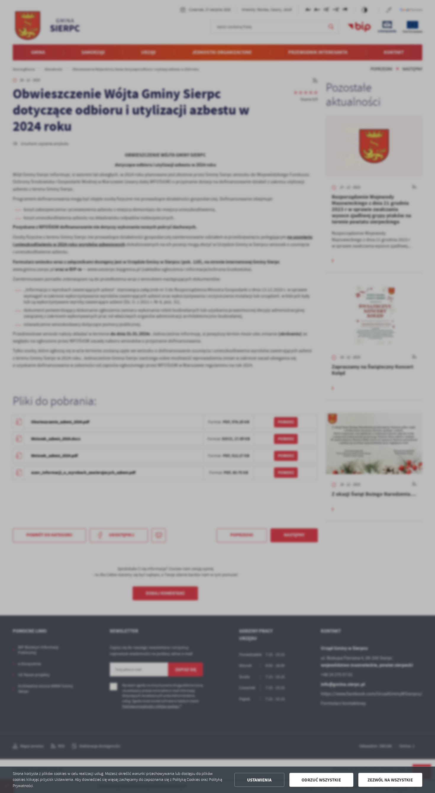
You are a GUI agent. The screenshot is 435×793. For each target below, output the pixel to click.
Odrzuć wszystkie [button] (321, 780)
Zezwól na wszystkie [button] (390, 780)
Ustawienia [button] (259, 780)
